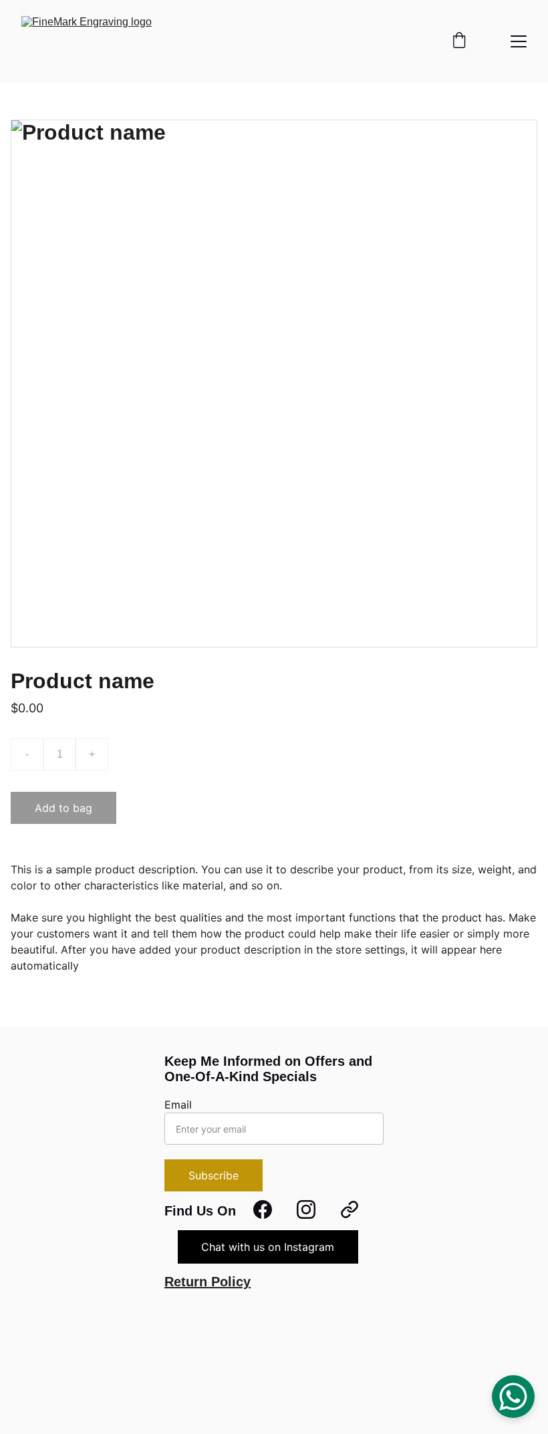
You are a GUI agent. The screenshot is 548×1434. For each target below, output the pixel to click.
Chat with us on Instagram (267, 1247)
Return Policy (207, 1281)
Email (178, 1104)
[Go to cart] (459, 41)
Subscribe (213, 1175)
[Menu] (519, 41)
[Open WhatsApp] (513, 1396)
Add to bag (63, 808)
